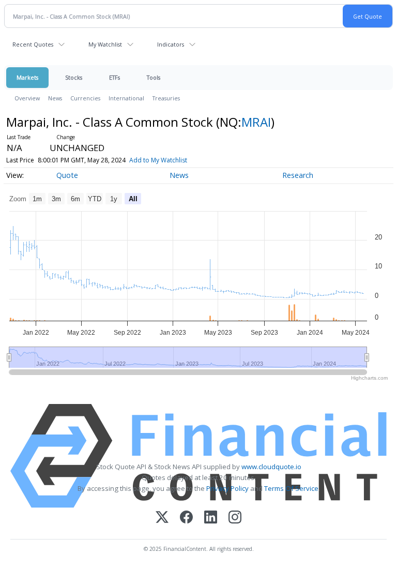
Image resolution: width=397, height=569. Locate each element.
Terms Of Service (291, 488)
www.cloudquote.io (271, 466)
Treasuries (166, 98)
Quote (67, 175)
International (126, 98)
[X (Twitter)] (162, 518)
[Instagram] (235, 518)
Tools (153, 77)
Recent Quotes (32, 44)
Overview (27, 98)
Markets (27, 77)
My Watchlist (105, 44)
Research (297, 175)
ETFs (114, 77)
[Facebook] (186, 518)
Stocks (73, 77)
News (55, 98)
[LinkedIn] (210, 518)
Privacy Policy (227, 488)
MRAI (256, 121)
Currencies (85, 98)
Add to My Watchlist (158, 160)
